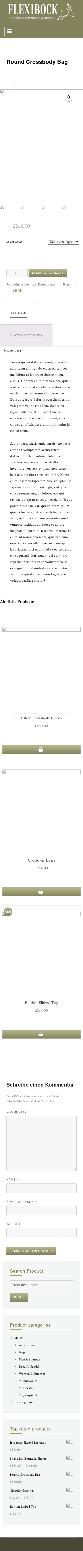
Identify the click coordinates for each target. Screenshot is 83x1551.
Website (13, 1224)
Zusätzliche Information (26, 335)
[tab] (19, 313)
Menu (9, 31)
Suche (19, 1297)
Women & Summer (32, 1374)
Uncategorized (24, 1402)
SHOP (17, 290)
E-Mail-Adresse (21, 1201)
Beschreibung (18, 313)
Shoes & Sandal (29, 1366)
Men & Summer (30, 1359)
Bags (66, 284)
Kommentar (16, 1112)
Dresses (28, 1388)
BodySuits (30, 1381)
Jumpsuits (30, 1395)
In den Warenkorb (48, 273)
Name (12, 1179)
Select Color (14, 242)
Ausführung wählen (41, 749)
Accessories (26, 1345)
